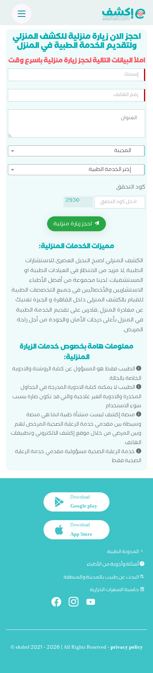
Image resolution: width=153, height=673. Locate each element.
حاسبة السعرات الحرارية (115, 590)
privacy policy (127, 648)
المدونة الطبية (123, 552)
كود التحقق (130, 188)
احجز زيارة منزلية (73, 224)
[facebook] (59, 603)
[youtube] (94, 603)
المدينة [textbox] (122, 151)
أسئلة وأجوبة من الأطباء (113, 564)
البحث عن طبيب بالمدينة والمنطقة (102, 577)
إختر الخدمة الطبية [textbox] (110, 170)
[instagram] (77, 603)
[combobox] (76, 150)
